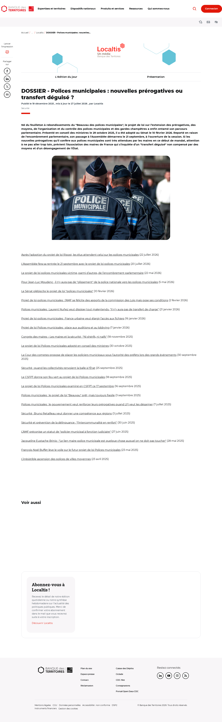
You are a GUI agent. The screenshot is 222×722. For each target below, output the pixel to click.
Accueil (24, 32)
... (32, 32)
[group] (111, 198)
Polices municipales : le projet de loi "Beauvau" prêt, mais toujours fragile (68, 395)
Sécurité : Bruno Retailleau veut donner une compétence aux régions (66, 413)
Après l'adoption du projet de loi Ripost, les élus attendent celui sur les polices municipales (80, 254)
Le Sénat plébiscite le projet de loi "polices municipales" (57, 291)
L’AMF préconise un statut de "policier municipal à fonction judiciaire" (66, 431)
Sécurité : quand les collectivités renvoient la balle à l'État (58, 368)
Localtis (40, 32)
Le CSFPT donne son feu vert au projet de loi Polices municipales (63, 377)
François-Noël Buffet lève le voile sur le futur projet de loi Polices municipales (71, 450)
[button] (51, 9)
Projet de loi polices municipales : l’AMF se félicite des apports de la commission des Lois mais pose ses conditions (94, 300)
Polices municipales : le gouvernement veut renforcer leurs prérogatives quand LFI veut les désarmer (87, 404)
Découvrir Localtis (42, 623)
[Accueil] (17, 9)
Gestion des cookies (68, 708)
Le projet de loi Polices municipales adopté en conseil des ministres (65, 345)
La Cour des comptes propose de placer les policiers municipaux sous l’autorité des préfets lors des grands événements (98, 355)
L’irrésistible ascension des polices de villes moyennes (56, 459)
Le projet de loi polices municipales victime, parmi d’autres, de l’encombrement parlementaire (82, 273)
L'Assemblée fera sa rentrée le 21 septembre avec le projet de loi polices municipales (75, 263)
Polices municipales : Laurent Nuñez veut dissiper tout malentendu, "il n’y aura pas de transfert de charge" (90, 309)
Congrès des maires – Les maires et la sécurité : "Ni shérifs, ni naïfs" (64, 336)
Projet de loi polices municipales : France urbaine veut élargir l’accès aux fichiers (72, 318)
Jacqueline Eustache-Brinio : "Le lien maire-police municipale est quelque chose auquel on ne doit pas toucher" (93, 440)
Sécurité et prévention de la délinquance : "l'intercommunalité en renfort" (69, 422)
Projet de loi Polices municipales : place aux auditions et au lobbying (65, 327)
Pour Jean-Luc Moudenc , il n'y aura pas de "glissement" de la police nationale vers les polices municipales (89, 282)
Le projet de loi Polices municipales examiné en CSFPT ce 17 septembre (67, 386)
